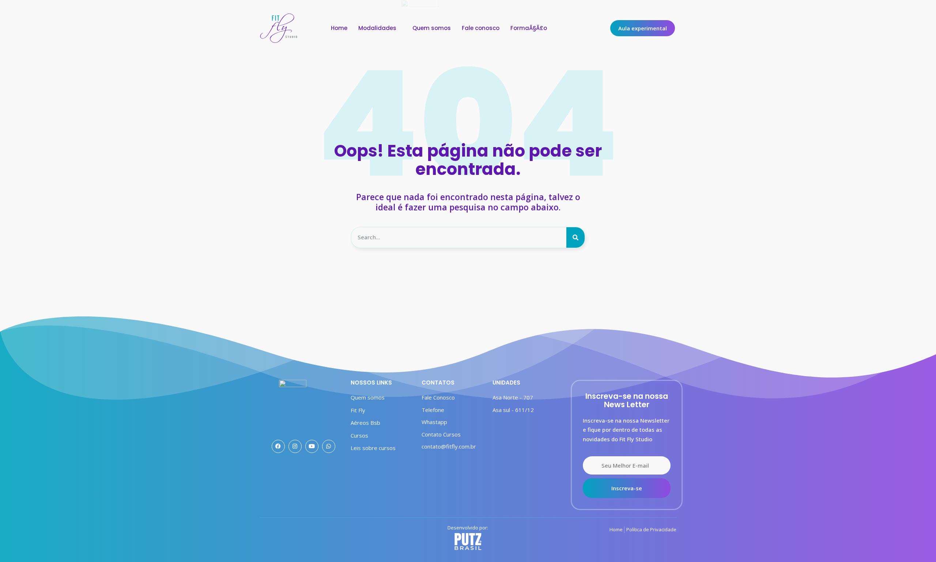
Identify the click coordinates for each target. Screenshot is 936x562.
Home (339, 28)
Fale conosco (480, 28)
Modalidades (377, 28)
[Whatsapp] (328, 446)
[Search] (575, 237)
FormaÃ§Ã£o (528, 28)
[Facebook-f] (278, 446)
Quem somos (431, 28)
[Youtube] (311, 446)
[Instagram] (295, 446)
